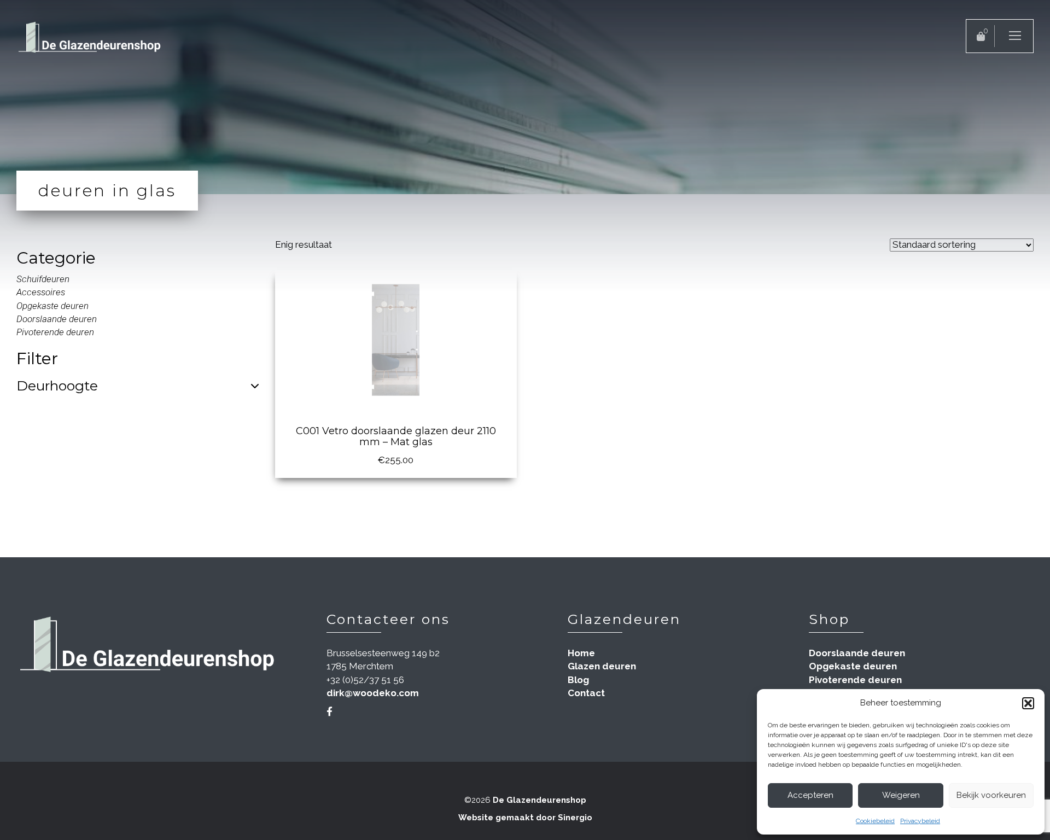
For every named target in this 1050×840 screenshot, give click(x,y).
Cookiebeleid (875, 821)
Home (581, 653)
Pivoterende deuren (55, 331)
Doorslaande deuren (56, 318)
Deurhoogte (57, 386)
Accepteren (810, 795)
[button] (1028, 703)
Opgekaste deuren (52, 305)
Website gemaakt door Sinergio (525, 817)
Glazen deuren (602, 666)
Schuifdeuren (42, 278)
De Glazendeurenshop (539, 800)
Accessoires (40, 292)
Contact (586, 692)
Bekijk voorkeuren (991, 795)
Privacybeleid (920, 821)
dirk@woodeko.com (372, 692)
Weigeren (901, 795)
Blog (578, 679)
